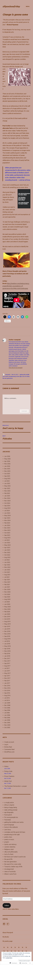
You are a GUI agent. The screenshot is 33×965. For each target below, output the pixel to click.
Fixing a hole (8, 771)
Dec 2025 (7, 468)
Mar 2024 (7, 520)
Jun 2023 (7, 542)
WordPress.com (9, 752)
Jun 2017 (7, 671)
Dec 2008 (7, 705)
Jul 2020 (7, 602)
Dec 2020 (7, 589)
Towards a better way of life (13, 866)
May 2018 (7, 646)
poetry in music (9, 839)
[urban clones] (18, 951)
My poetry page (7, 941)
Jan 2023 (7, 550)
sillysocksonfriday (11, 6)
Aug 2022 (7, 557)
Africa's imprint (9, 805)
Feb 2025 (7, 493)
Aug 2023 (7, 537)
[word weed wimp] (11, 951)
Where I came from (10, 874)
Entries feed (8, 747)
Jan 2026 (7, 466)
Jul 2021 (7, 577)
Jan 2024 (7, 525)
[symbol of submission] (15, 951)
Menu (27, 6)
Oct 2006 (7, 708)
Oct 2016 (7, 690)
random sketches (9, 847)
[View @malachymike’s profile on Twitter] (7, 923)
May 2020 (7, 606)
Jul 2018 (7, 641)
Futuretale (7, 820)
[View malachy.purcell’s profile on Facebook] (4, 923)
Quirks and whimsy (10, 844)
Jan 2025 (7, 496)
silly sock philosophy (11, 852)
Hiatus (6, 766)
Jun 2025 (7, 483)
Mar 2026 (7, 463)
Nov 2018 (7, 634)
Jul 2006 (7, 712)
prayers (6, 842)
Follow (7, 905)
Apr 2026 (7, 461)
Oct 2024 (7, 503)
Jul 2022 (7, 560)
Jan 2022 (7, 569)
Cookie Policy (9, 957)
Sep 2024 (7, 505)
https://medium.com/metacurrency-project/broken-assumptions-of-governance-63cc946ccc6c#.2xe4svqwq (16, 286)
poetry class (8, 837)
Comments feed (9, 749)
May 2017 (7, 673)
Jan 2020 (7, 614)
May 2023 (7, 545)
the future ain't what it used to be (15, 857)
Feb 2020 (7, 611)
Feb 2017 (7, 680)
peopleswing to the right (15, 376)
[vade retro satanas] (22, 947)
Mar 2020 (7, 609)
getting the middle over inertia (13, 822)
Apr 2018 (7, 648)
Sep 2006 (7, 710)
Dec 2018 (7, 631)
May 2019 (7, 624)
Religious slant (9, 849)
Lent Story (7, 829)
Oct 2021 (7, 572)
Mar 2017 (7, 678)
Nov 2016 (7, 688)
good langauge (9, 824)
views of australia (10, 871)
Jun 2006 (7, 715)
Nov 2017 (7, 661)
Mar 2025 (7, 491)
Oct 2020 (7, 594)
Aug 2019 (7, 621)
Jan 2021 (7, 587)
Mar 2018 (7, 651)
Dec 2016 (7, 685)
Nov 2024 (7, 500)
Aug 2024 (7, 508)
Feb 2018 (7, 653)
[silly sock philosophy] (15, 947)
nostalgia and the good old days (14, 832)
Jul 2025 (7, 481)
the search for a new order (12, 864)
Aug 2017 (7, 666)
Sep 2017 (7, 663)
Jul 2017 (7, 668)
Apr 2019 (7, 626)
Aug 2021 (7, 574)
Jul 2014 (7, 700)
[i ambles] (7, 947)
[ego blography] (4, 947)
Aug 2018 (7, 639)
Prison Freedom (9, 776)
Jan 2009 (7, 703)
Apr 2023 (7, 547)
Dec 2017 (7, 658)
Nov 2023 (7, 530)
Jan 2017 (7, 683)
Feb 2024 (7, 523)
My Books (6, 937)
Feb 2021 (7, 584)
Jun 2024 (7, 513)
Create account (9, 742)
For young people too (11, 817)
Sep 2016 (7, 693)
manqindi (7, 374)
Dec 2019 (7, 616)
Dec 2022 (7, 552)
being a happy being (10, 807)
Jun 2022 (7, 562)
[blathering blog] (26, 947)
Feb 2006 (7, 717)
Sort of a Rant (25, 376)
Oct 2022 (7, 555)
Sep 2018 (7, 636)
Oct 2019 (7, 619)
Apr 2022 (7, 565)
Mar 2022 (7, 567)
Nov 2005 (7, 725)
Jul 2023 (7, 540)
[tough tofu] (4, 951)
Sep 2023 (7, 535)
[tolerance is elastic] (7, 951)
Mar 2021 (7, 582)
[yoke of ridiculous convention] (22, 951)
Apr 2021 (7, 579)
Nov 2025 (7, 471)
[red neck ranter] (26, 951)
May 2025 (7, 486)
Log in (6, 744)
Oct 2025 (7, 473)
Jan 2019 (7, 629)
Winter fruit (8, 781)
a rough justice (9, 802)
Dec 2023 (7, 528)
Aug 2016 (7, 695)
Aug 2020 (7, 599)
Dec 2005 (7, 722)
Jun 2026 (7, 456)
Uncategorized (9, 869)
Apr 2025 (7, 488)
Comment (24, 411)
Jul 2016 (7, 698)
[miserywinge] (11, 947)
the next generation (8, 378)
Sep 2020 (7, 597)
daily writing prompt (10, 810)
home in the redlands (11, 827)
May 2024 (7, 515)
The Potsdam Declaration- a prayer (15, 786)
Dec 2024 (7, 498)
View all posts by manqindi (15, 367)
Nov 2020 (7, 592)
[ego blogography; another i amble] (18, 947)
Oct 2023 (7, 533)
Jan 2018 (7, 656)
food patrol (8, 815)
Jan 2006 (7, 720)
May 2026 (7, 459)
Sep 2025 (7, 476)
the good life (8, 859)
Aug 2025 (7, 478)
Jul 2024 (7, 510)
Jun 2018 (7, 643)
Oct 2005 (7, 727)
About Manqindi (8, 932)
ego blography (8, 812)
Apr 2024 (7, 518)
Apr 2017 (7, 675)
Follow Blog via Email (12, 884)
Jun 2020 (7, 604)
